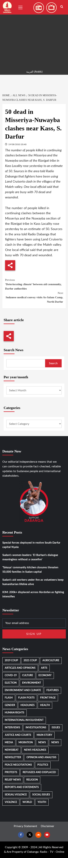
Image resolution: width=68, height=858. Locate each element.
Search (53, 363)
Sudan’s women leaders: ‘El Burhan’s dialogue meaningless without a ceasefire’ (30, 557)
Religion (32, 780)
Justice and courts (18, 735)
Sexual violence (16, 794)
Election (11, 683)
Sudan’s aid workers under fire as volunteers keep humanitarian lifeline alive (33, 582)
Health (45, 705)
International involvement (24, 720)
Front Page (48, 698)
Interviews (12, 727)
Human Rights (14, 712)
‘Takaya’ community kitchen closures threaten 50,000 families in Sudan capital (30, 569)
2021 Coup (30, 660)
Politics (42, 765)
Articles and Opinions (20, 668)
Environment (31, 683)
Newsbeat (11, 750)
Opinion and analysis (41, 757)
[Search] (61, 7)
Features (52, 690)
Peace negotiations (18, 765)
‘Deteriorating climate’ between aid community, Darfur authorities (33, 284)
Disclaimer (47, 826)
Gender (10, 705)
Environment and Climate (23, 690)
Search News (13, 350)
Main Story (44, 735)
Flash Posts (26, 698)
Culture (27, 675)
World (27, 802)
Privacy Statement (25, 826)
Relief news (13, 780)
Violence (11, 802)
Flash (9, 698)
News (42, 742)
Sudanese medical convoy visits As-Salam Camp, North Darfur (34, 297)
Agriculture (50, 660)
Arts (44, 668)
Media (9, 742)
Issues (56, 727)
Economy (44, 675)
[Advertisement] (34, 34)
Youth (42, 802)
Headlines (27, 705)
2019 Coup (11, 660)
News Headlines (35, 750)
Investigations (36, 727)
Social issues (41, 794)
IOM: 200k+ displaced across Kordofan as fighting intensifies (33, 594)
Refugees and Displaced (39, 772)
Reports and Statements (22, 787)
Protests (11, 772)
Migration (25, 742)
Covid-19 (11, 675)
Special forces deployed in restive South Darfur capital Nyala (31, 544)
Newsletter (13, 757)
